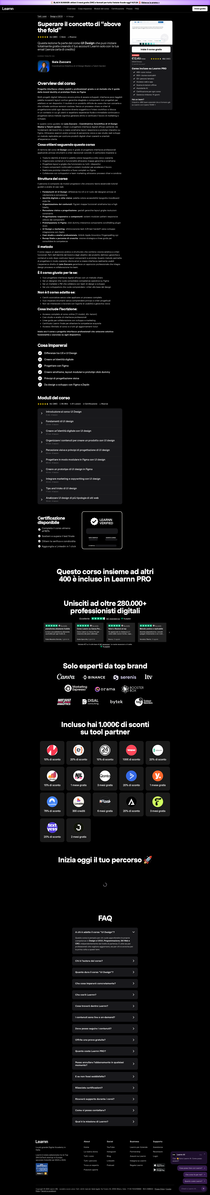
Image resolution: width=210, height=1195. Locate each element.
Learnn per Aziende (139, 1147)
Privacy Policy (160, 1189)
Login (155, 1156)
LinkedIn (110, 1161)
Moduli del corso (101, 9)
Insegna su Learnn (138, 1161)
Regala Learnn (136, 1165)
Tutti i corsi (42, 16)
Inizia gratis (200, 9)
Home (86, 1147)
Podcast (110, 1165)
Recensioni (158, 1151)
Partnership (135, 1151)
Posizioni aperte (91, 1170)
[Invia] (203, 1188)
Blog (109, 1156)
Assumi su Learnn (138, 1156)
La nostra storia (91, 1151)
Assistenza (158, 1147)
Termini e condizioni (48, 1191)
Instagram (111, 1151)
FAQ (137, 9)
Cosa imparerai (85, 9)
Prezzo (129, 9)
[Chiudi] (204, 1153)
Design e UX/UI (56, 16)
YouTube (111, 1147)
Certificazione (117, 9)
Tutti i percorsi (90, 1161)
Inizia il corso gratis (151, 49)
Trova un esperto (91, 1165)
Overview (71, 9)
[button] (189, 1157)
